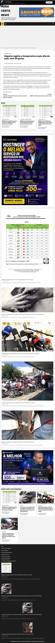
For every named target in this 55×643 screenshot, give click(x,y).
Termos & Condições (5, 556)
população (30, 86)
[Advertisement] (27, 35)
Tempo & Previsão (7, 53)
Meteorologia (17, 72)
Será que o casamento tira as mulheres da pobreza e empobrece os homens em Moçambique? (23, 314)
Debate (21, 505)
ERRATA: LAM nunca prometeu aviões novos (41, 95)
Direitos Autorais (4, 550)
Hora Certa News (18, 63)
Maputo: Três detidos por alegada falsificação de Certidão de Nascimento (18, 442)
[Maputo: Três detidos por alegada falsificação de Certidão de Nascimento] (27, 425)
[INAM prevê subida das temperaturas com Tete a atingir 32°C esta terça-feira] (45, 111)
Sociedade (22, 119)
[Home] (2, 24)
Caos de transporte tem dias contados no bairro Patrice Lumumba (15, 96)
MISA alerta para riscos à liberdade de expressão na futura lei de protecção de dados (20, 353)
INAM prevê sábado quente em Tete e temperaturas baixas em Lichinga (9, 122)
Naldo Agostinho (6, 127)
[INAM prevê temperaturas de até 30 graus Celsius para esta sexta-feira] (27, 111)
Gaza (18, 80)
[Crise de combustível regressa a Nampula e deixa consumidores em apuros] (27, 381)
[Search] (53, 24)
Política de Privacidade (6, 548)
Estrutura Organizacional (6, 552)
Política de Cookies (5, 554)
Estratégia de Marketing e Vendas (8, 561)
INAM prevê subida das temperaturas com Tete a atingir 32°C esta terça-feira (45, 123)
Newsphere (34, 641)
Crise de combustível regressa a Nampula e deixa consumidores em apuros (18, 402)
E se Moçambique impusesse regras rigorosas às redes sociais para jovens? (17, 634)
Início (2, 546)
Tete (12, 81)
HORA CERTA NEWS (5, 11)
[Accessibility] (1, 4)
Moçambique (8, 91)
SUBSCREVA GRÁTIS (5, 558)
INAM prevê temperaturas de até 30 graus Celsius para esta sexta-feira (27, 122)
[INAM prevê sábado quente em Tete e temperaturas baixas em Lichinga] (9, 111)
